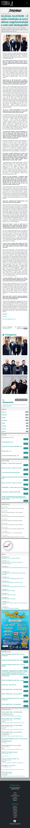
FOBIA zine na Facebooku (15, 823)
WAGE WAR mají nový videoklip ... (9, 598)
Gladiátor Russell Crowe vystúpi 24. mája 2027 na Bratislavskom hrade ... (12, 562)
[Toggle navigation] (27, 3)
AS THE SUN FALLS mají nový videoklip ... (10, 608)
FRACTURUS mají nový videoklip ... (9, 594)
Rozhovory (15, 807)
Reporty (15, 809)
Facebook (5, 316)
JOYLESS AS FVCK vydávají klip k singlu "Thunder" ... (13, 578)
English (15, 817)
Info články (15, 810)
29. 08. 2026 (4, 510)
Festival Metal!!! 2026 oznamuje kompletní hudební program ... (15, 568)
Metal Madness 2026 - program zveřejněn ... (11, 557)
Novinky (15, 794)
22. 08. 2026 (4, 506)
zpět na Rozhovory (6, 13)
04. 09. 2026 (4, 523)
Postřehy (15, 814)
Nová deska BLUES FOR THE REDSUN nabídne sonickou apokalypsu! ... (14, 573)
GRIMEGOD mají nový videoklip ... (9, 590)
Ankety (15, 812)
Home (15, 792)
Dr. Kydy (15, 815)
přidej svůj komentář (22, 399)
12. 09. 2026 (4, 531)
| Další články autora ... (8, 327)
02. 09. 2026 (4, 519)
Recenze (15, 806)
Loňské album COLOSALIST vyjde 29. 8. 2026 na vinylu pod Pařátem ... (14, 603)
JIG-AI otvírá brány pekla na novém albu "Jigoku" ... (13, 582)
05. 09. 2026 (4, 527)
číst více (25, 439)
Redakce (15, 800)
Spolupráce (15, 798)
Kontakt (15, 797)
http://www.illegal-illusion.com (9, 319)
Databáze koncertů (15, 795)
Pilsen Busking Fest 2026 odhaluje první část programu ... (14, 586)
